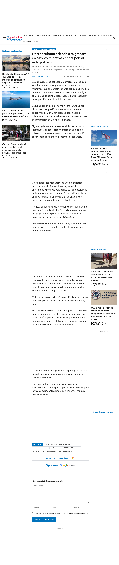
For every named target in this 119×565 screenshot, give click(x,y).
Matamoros (76, 448)
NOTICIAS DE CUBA (48, 49)
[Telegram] (71, 472)
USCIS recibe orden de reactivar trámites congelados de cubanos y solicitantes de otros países (103, 313)
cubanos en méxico (40, 448)
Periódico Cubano (8, 86)
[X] (61, 472)
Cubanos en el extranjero (61, 444)
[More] (77, 472)
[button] (114, 38)
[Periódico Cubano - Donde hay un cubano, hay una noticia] (14, 38)
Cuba (47, 444)
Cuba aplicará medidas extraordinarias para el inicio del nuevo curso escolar (102, 275)
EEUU (66, 448)
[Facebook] (50, 472)
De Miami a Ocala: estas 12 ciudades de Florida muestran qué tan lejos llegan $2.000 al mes (15, 78)
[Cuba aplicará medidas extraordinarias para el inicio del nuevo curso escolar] (104, 261)
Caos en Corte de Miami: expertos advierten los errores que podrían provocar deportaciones (14, 148)
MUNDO (36, 49)
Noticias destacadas (66, 451)
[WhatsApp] (55, 472)
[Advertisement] (59, 16)
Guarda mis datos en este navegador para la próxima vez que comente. (61, 513)
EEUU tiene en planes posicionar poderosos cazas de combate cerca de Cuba (15, 113)
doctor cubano (56, 448)
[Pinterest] (66, 472)
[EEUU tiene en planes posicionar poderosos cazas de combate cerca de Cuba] (16, 99)
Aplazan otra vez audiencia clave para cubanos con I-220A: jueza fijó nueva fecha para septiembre (101, 154)
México (36, 451)
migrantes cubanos (48, 451)
